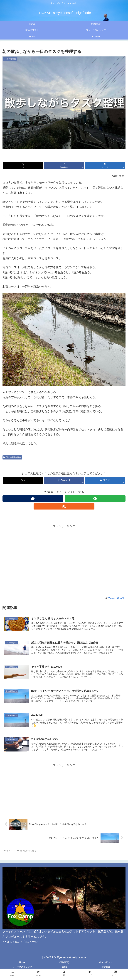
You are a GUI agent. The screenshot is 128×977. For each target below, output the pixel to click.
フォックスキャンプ (22, 967)
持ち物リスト (105, 962)
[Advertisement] (64, 551)
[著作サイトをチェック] (32, 498)
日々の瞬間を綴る (13, 457)
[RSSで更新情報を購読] (64, 506)
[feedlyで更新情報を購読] (95, 498)
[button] (118, 622)
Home (22, 962)
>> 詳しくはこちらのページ (20, 941)
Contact (106, 967)
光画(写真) (64, 962)
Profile (64, 967)
